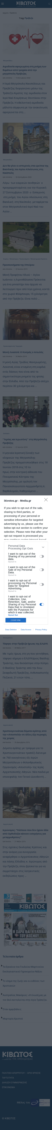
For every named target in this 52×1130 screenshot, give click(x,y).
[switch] (42, 556)
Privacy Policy (41, 630)
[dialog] (26, 565)
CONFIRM (16, 620)
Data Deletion (11, 630)
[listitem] (26, 547)
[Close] (46, 500)
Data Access (26, 630)
